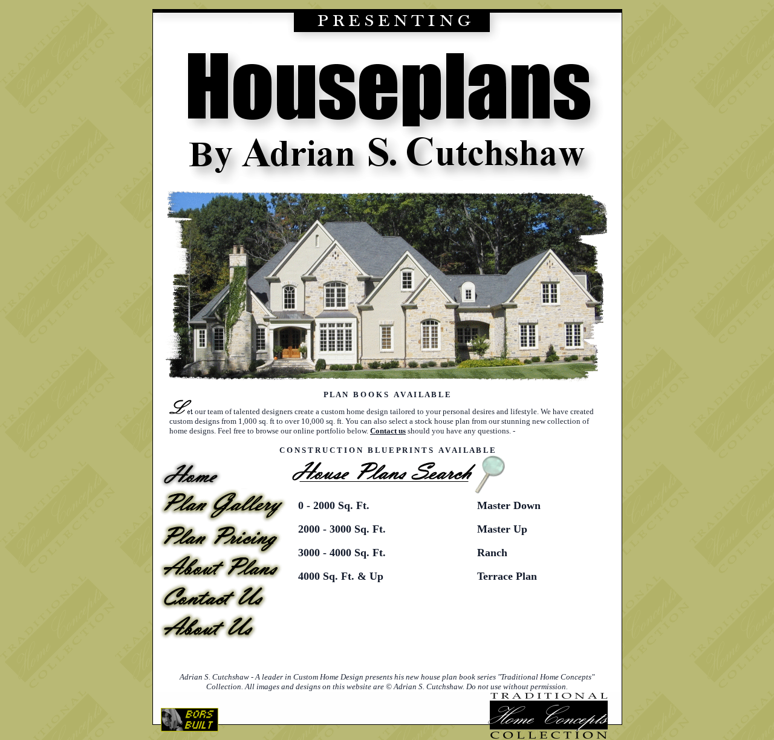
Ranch (492, 553)
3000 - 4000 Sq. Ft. (342, 553)
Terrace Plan (507, 576)
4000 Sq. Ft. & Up (340, 576)
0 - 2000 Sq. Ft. (333, 505)
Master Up (502, 529)
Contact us (388, 430)
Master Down (509, 505)
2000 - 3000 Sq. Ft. (342, 529)
